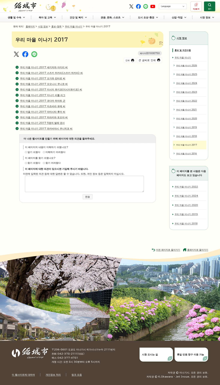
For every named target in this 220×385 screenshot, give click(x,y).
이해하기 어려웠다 (55, 152)
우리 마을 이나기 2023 (186, 92)
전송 (87, 196)
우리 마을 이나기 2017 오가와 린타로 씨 (42, 78)
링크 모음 (77, 374)
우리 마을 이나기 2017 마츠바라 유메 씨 (42, 106)
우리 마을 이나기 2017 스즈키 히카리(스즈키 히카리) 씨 (51, 73)
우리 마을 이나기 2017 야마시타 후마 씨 (42, 112)
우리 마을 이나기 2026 (186, 66)
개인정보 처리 (53, 374)
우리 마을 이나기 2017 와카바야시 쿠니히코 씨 (46, 128)
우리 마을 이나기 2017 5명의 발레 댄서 (42, 123)
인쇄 (127, 60)
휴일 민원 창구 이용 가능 (190, 354)
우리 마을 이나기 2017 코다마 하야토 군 (42, 100)
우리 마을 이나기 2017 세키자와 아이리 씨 (44, 67)
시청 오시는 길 (150, 354)
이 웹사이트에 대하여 (23, 374)
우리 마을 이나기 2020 (186, 119)
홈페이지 (30, 26)
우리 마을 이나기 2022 (186, 101)
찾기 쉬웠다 (34, 163)
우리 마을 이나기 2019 (186, 127)
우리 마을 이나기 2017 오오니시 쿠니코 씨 (44, 84)
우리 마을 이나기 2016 (186, 154)
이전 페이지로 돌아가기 (168, 250)
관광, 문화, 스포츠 (110, 17)
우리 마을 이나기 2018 (186, 136)
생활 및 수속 (14, 17)
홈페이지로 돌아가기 (197, 250)
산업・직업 (177, 17)
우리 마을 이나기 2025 (186, 74)
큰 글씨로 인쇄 (147, 60)
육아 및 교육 (45, 17)
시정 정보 (205, 17)
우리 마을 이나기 (73, 26)
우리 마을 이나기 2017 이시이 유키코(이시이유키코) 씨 (51, 89)
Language (166, 6)
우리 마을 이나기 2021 (186, 110)
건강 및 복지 (76, 17)
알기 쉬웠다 (34, 152)
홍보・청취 (56, 26)
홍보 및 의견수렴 (183, 50)
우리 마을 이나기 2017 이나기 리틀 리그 (42, 95)
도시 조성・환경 (146, 17)
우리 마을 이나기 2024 (186, 83)
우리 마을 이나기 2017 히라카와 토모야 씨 (44, 117)
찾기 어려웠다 (53, 163)
